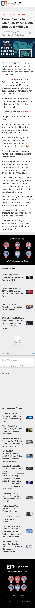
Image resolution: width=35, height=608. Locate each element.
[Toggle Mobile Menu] (32, 3)
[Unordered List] (13, 366)
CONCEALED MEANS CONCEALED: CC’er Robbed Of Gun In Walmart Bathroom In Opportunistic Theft (12, 531)
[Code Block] (18, 366)
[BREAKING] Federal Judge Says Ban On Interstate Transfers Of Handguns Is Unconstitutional (12, 546)
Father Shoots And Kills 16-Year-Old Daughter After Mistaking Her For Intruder (12, 292)
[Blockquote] (16, 366)
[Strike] (9, 366)
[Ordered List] (11, 366)
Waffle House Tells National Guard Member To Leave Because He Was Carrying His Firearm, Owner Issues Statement (11, 514)
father (14, 69)
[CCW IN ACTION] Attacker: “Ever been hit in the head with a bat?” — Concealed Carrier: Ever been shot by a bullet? (12, 482)
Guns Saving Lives (18, 15)
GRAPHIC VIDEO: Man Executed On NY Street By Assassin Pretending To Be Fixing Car (12, 442)
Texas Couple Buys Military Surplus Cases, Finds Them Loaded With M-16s (12, 430)
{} (23, 366)
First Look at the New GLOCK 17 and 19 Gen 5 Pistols (12, 468)
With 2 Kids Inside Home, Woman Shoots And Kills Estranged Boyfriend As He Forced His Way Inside (13, 323)
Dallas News (7, 79)
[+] (25, 366)
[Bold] (2, 366)
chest (28, 111)
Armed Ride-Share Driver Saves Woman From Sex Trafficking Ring (11, 417)
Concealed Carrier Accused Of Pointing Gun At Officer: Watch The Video (11, 497)
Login (33, 353)
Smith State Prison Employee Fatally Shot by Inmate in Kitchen (13, 277)
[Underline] (6, 366)
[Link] (20, 366)
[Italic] (4, 366)
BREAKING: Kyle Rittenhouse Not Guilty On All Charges (12, 307)
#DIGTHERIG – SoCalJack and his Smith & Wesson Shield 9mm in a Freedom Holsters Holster (12, 456)
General (5, 15)
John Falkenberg (17, 35)
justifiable (26, 146)
